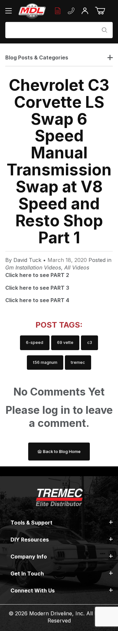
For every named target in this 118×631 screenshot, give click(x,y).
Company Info (28, 556)
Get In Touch (27, 573)
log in (56, 410)
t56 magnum (45, 362)
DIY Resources (29, 539)
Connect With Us (32, 590)
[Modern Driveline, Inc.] (32, 11)
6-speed (34, 342)
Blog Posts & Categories (36, 57)
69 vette (65, 342)
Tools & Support (31, 522)
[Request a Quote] (57, 11)
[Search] (104, 30)
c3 (89, 342)
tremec (78, 362)
